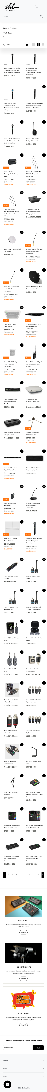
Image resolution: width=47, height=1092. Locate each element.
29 (38, 875)
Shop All (23, 932)
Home (5, 28)
